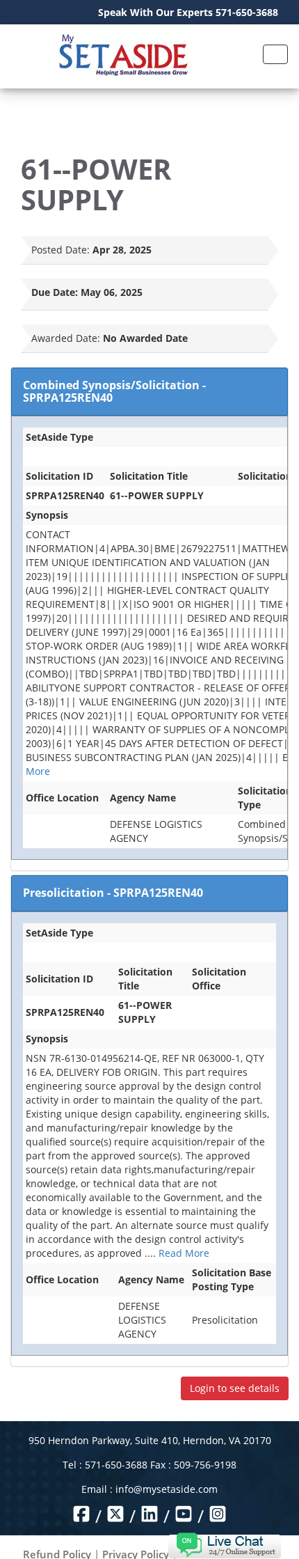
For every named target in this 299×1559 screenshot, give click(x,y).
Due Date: (54, 292)
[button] (224, 1544)
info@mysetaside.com (166, 1489)
